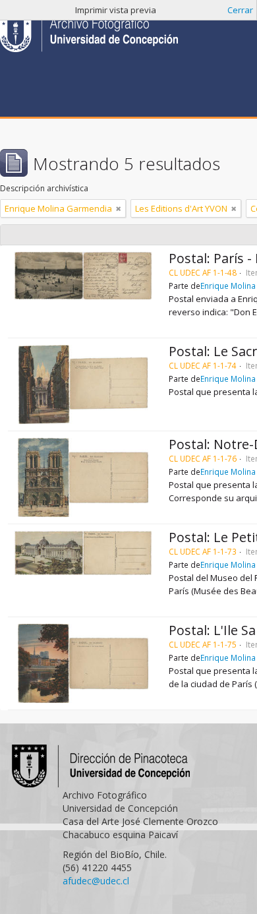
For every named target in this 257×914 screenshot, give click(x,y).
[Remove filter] (118, 208)
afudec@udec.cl (96, 880)
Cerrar (240, 10)
